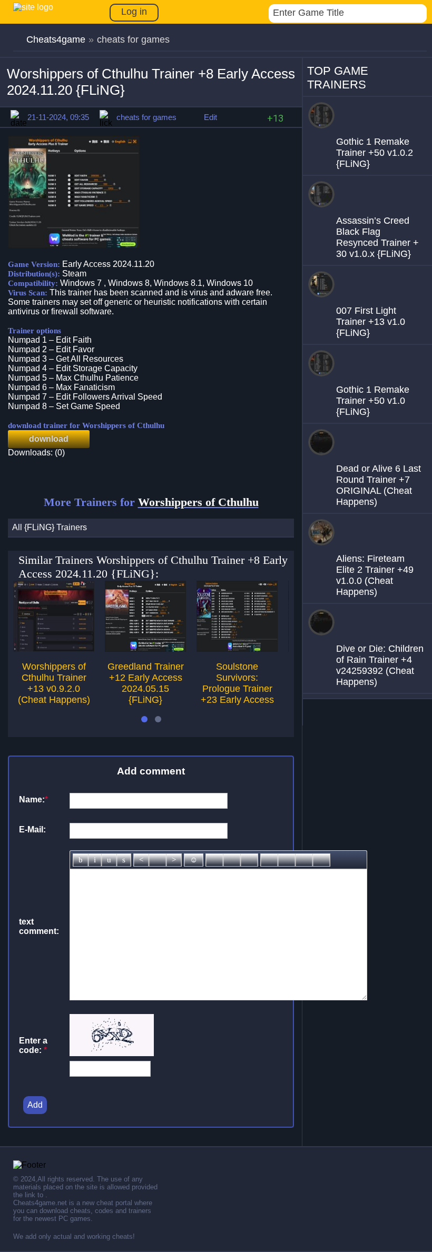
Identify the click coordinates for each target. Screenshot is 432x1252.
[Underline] (109, 860)
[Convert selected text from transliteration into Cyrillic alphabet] (304, 860)
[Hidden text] (269, 860)
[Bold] (81, 860)
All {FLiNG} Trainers (49, 527)
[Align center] (157, 860)
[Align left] (141, 860)
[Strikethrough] (123, 860)
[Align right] (174, 860)
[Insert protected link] (232, 860)
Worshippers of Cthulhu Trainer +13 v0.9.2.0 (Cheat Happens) (54, 683)
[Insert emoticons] (193, 860)
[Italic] (95, 860)
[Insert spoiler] (321, 860)
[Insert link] (214, 860)
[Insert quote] (287, 860)
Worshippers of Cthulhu (198, 502)
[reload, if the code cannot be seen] (112, 1053)
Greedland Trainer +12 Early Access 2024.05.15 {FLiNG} (145, 683)
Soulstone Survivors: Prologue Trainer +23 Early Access (237, 683)
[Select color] (249, 860)
